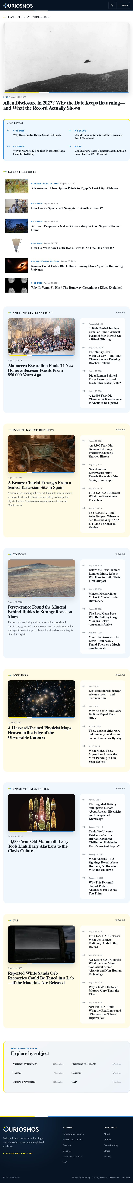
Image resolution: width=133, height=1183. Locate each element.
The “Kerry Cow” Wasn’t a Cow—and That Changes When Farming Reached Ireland (105, 357)
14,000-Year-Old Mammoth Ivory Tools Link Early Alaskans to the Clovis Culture (38, 846)
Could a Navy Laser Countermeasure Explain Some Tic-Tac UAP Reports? (100, 152)
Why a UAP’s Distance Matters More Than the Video (104, 990)
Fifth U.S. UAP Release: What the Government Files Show (104, 496)
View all (120, 312)
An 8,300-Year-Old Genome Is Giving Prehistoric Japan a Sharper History (101, 450)
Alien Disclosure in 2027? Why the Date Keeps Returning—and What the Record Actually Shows (64, 105)
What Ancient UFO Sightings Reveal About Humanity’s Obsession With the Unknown (103, 864)
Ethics (107, 1151)
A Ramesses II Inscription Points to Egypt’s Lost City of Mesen (74, 188)
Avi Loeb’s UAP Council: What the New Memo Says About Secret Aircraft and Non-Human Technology (105, 966)
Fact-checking (111, 1145)
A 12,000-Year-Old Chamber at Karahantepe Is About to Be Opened (105, 399)
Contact (108, 1139)
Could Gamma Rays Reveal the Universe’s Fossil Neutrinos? (98, 136)
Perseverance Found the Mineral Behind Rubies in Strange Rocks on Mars (40, 612)
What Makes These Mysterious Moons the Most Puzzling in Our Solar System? (103, 756)
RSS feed (126, 1178)
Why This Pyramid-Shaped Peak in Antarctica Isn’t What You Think (103, 887)
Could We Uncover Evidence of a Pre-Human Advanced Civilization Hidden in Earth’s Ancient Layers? (104, 838)
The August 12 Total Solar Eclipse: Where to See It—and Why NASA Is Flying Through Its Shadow (104, 519)
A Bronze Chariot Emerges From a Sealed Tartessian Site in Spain (39, 484)
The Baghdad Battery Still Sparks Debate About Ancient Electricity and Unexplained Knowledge (105, 811)
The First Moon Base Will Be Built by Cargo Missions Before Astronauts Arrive (103, 618)
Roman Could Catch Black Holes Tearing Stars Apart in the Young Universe (77, 267)
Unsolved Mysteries (24, 1082)
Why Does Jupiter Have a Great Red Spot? (37, 135)
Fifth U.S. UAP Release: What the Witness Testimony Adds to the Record (104, 941)
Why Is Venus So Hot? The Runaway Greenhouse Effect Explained (76, 287)
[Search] (112, 5)
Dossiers (76, 1073)
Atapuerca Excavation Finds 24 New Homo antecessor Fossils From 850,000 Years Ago (40, 370)
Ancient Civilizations (46, 184)
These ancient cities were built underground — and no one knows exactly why (105, 734)
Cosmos (19, 131)
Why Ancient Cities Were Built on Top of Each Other (105, 714)
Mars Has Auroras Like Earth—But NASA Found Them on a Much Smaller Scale (104, 642)
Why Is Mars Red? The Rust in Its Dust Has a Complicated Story (39, 152)
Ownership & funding (81, 1178)
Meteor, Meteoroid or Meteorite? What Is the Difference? (103, 597)
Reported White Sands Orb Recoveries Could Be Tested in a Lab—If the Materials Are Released (41, 978)
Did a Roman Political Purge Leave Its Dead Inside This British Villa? (105, 379)
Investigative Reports (46, 261)
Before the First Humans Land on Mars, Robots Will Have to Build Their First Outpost (104, 575)
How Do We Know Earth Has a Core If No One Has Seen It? (72, 247)
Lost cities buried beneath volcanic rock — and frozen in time (105, 694)
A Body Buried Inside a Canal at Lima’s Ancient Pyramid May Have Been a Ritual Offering (105, 333)
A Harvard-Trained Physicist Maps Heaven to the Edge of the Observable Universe (39, 732)
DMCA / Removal (100, 1178)
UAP (8, 97)
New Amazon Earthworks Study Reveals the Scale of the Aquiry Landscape (103, 474)
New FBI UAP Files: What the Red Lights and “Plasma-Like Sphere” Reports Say (105, 1012)
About (107, 1134)
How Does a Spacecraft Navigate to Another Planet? (67, 208)
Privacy (107, 1156)
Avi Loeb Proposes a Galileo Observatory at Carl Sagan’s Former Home (76, 228)
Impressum (114, 1178)
